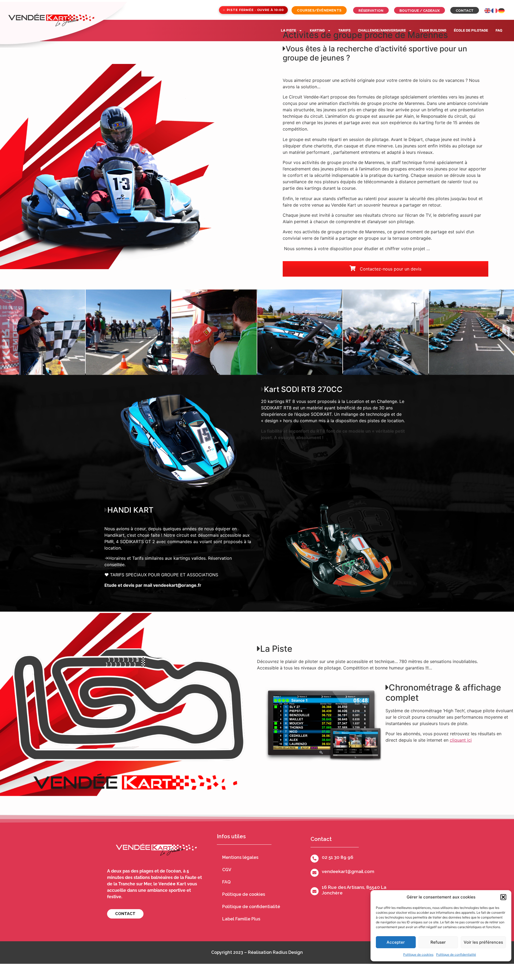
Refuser (438, 942)
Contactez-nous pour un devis (389, 269)
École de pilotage (471, 30)
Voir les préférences (483, 942)
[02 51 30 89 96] (315, 859)
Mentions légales (240, 857)
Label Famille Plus (241, 918)
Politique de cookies (418, 954)
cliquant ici (461, 740)
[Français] (494, 10)
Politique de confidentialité (456, 954)
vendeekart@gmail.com (348, 871)
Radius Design (288, 952)
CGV (226, 869)
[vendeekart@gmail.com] (315, 873)
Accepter (396, 942)
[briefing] (42, 332)
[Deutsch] (501, 10)
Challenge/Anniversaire (382, 30)
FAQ (499, 30)
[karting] (471, 332)
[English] (487, 10)
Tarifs (344, 30)
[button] (503, 897)
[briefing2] (128, 332)
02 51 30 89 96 (337, 857)
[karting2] (299, 332)
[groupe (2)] (214, 332)
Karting (317, 30)
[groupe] (385, 332)
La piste (288, 30)
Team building (432, 30)
